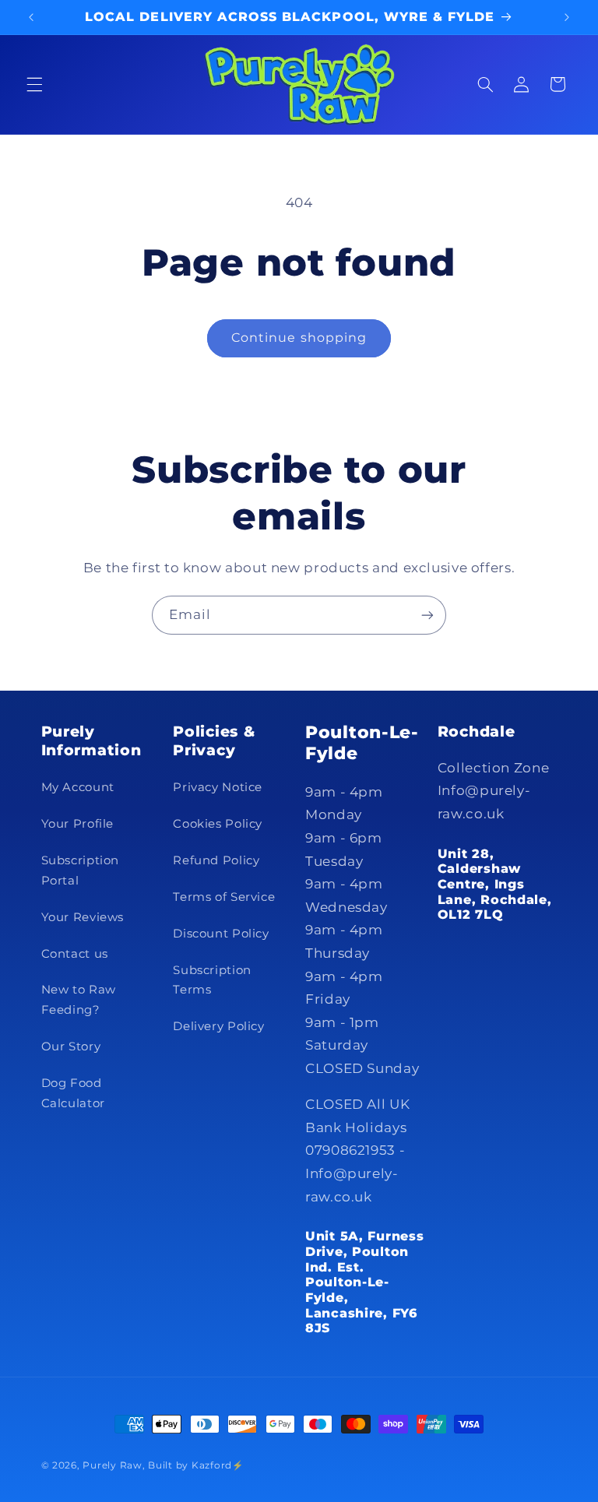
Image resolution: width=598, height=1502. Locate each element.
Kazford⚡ (218, 1465)
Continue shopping (299, 337)
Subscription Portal (80, 870)
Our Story (71, 1046)
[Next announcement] (567, 17)
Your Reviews (83, 917)
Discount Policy (221, 934)
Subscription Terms (212, 980)
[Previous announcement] (31, 17)
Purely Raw (112, 1465)
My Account (77, 787)
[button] (34, 84)
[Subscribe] (427, 615)
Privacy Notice (217, 787)
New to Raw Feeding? (78, 1000)
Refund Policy (216, 860)
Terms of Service (224, 897)
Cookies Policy (217, 824)
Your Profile (77, 824)
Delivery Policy (218, 1026)
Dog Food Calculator (73, 1093)
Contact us (74, 954)
